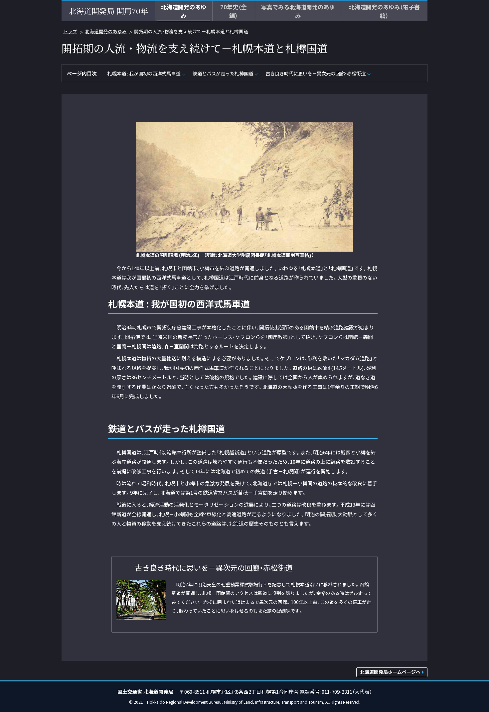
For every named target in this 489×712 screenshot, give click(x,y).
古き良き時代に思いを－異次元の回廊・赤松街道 (315, 73)
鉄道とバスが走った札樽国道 (223, 73)
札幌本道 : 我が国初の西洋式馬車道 (143, 73)
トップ (70, 31)
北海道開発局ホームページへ (390, 671)
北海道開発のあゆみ (106, 31)
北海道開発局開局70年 (108, 11)
